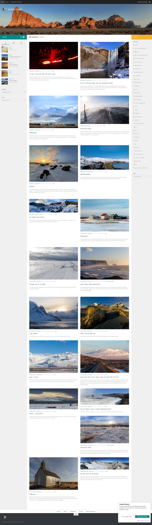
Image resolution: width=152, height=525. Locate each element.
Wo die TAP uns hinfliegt (139, 157)
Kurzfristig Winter (85, 129)
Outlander (136, 120)
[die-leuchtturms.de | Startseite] (4, 9)
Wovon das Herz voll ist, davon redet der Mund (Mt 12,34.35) (99, 377)
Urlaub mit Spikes (89, 171)
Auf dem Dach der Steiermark (89, 474)
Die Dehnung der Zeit (13, 64)
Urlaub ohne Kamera (138, 154)
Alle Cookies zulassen (142, 516)
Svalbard (136, 140)
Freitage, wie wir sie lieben (37, 284)
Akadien (136, 44)
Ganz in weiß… (33, 377)
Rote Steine (136, 137)
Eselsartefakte (137, 75)
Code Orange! (33, 333)
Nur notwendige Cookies (126, 516)
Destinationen (14, 2)
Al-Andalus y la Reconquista (15, 56)
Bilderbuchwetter (85, 174)
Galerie (2, 2)
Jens (53, 71)
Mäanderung (33, 133)
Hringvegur (31, 71)
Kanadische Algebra (13, 80)
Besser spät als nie (138, 62)
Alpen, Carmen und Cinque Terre (141, 55)
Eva (106, 80)
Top (13, 63)
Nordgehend (136, 113)
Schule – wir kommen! (36, 414)
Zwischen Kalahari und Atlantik (140, 168)
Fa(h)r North (136, 79)
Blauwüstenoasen (138, 65)
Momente (20, 2)
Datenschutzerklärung (142, 2)
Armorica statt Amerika (139, 58)
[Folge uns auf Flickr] (24, 37)
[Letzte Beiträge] (6, 43)
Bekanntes (32, 494)
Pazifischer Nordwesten (139, 123)
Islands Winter (83, 233)
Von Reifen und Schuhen (36, 217)
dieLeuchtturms (110, 281)
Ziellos (10, 72)
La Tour (10, 48)
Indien (135, 89)
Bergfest (31, 186)
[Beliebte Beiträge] (13, 43)
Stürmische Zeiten (85, 447)
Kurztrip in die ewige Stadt (139, 103)
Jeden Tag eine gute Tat (87, 333)
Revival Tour (136, 133)
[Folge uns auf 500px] (21, 37)
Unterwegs (37, 71)
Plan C (135, 127)
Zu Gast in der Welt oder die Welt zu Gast (42, 74)
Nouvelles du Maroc (138, 116)
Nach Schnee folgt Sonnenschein (90, 284)
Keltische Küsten (137, 99)
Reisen (7, 2)
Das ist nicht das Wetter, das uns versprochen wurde (96, 83)
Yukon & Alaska (137, 161)
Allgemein (136, 51)
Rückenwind (84, 236)
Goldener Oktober (84, 471)
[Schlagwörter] (21, 43)
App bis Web (147, 520)
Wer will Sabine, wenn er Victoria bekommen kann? (95, 409)
